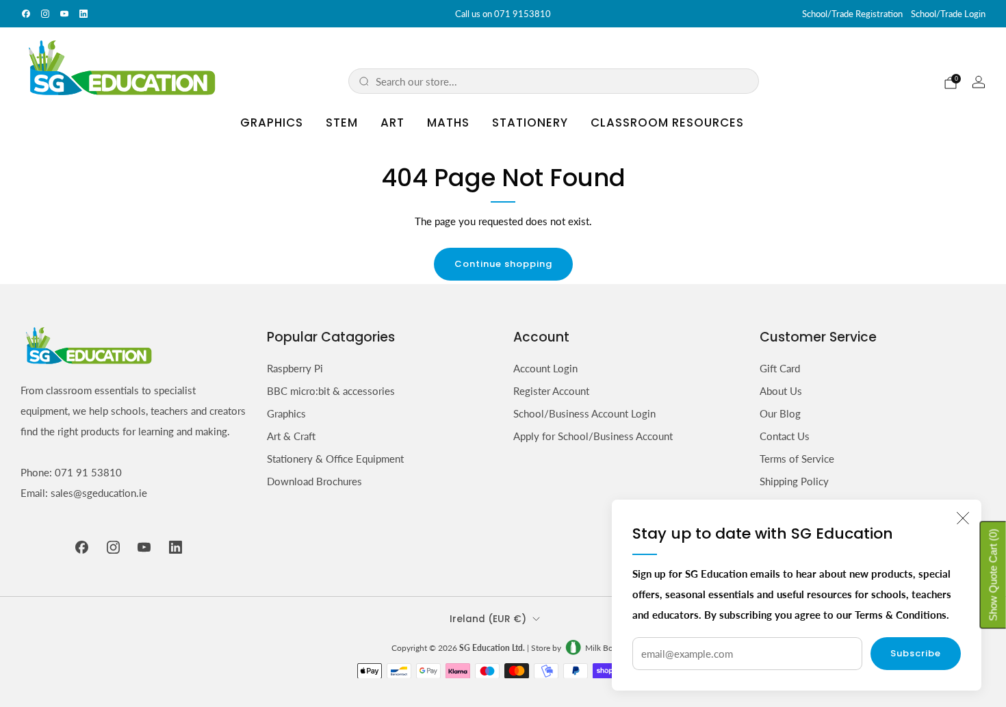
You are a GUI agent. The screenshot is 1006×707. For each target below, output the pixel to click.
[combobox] (562, 81)
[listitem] (503, 13)
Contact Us (785, 436)
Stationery (530, 122)
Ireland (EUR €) (488, 619)
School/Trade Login (948, 13)
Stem (342, 122)
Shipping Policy (794, 481)
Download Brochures (314, 481)
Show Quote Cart (993, 575)
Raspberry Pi (295, 368)
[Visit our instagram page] (45, 13)
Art (392, 122)
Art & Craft (291, 436)
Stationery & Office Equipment (335, 458)
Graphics (271, 122)
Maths (448, 122)
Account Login (545, 368)
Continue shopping (503, 263)
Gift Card (780, 368)
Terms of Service (797, 458)
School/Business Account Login (584, 413)
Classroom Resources (667, 122)
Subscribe (915, 653)
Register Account (551, 391)
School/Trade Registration (852, 13)
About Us (781, 391)
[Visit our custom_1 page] (83, 13)
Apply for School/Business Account (593, 436)
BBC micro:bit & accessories (331, 391)
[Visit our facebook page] (26, 13)
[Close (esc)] (962, 518)
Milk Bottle (605, 648)
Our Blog (780, 413)
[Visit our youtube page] (64, 13)
